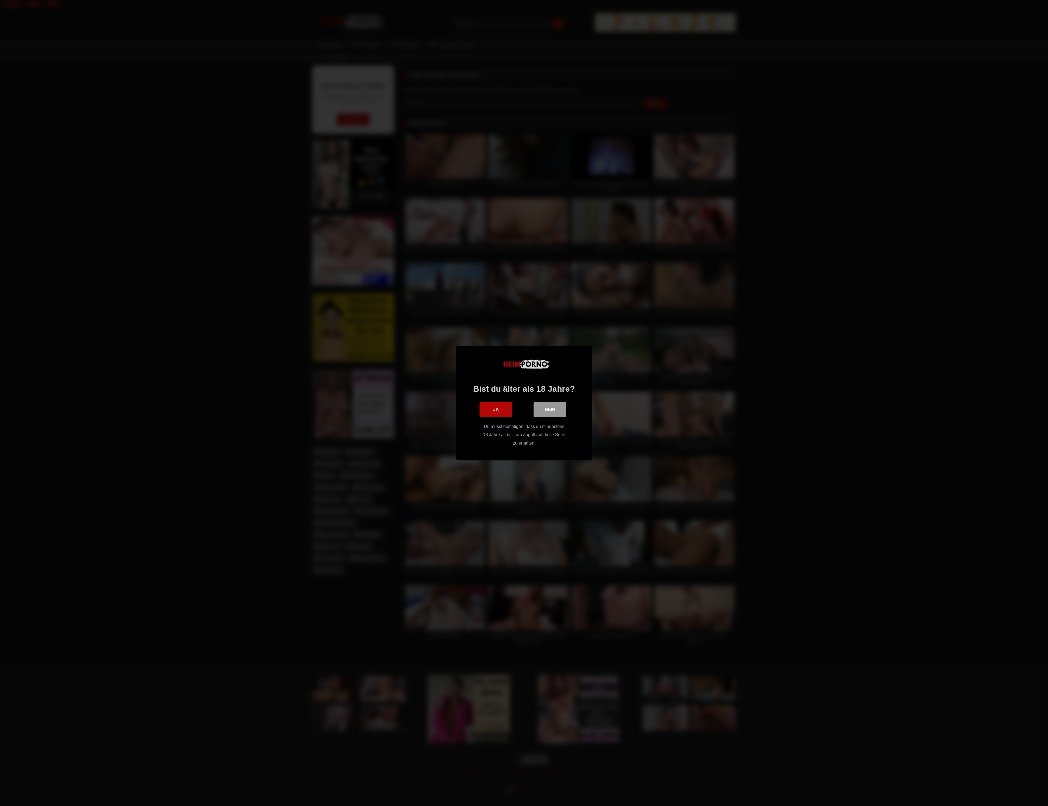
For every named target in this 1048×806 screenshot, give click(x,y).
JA (496, 409)
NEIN (550, 409)
